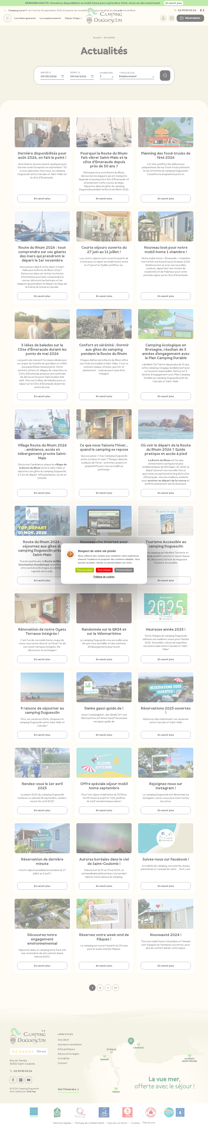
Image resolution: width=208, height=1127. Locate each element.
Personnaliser (124, 570)
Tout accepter (84, 570)
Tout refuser (104, 570)
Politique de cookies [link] (104, 576)
